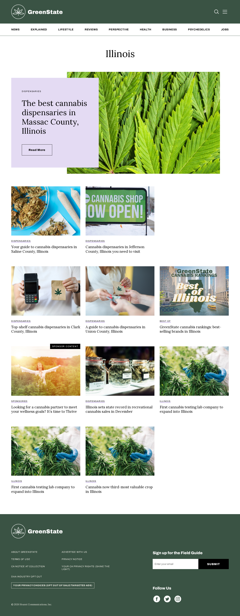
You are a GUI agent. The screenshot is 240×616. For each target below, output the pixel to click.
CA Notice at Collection (28, 566)
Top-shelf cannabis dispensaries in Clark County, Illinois (45, 329)
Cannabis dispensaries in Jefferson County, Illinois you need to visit (115, 249)
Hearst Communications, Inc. (36, 604)
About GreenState (24, 552)
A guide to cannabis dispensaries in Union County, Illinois (115, 329)
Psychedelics (199, 29)
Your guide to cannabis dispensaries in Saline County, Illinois (44, 249)
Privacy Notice (72, 559)
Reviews (91, 29)
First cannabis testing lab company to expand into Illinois (191, 409)
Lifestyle (65, 29)
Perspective (119, 29)
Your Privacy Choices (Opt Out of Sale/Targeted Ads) (52, 585)
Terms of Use (20, 559)
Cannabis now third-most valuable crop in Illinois (119, 489)
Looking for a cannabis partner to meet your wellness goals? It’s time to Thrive (44, 409)
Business (169, 29)
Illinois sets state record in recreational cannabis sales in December (119, 409)
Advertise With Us (74, 552)
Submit (213, 564)
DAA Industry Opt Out (26, 576)
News (15, 29)
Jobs (225, 29)
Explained (39, 29)
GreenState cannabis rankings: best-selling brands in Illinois (190, 329)
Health (145, 29)
